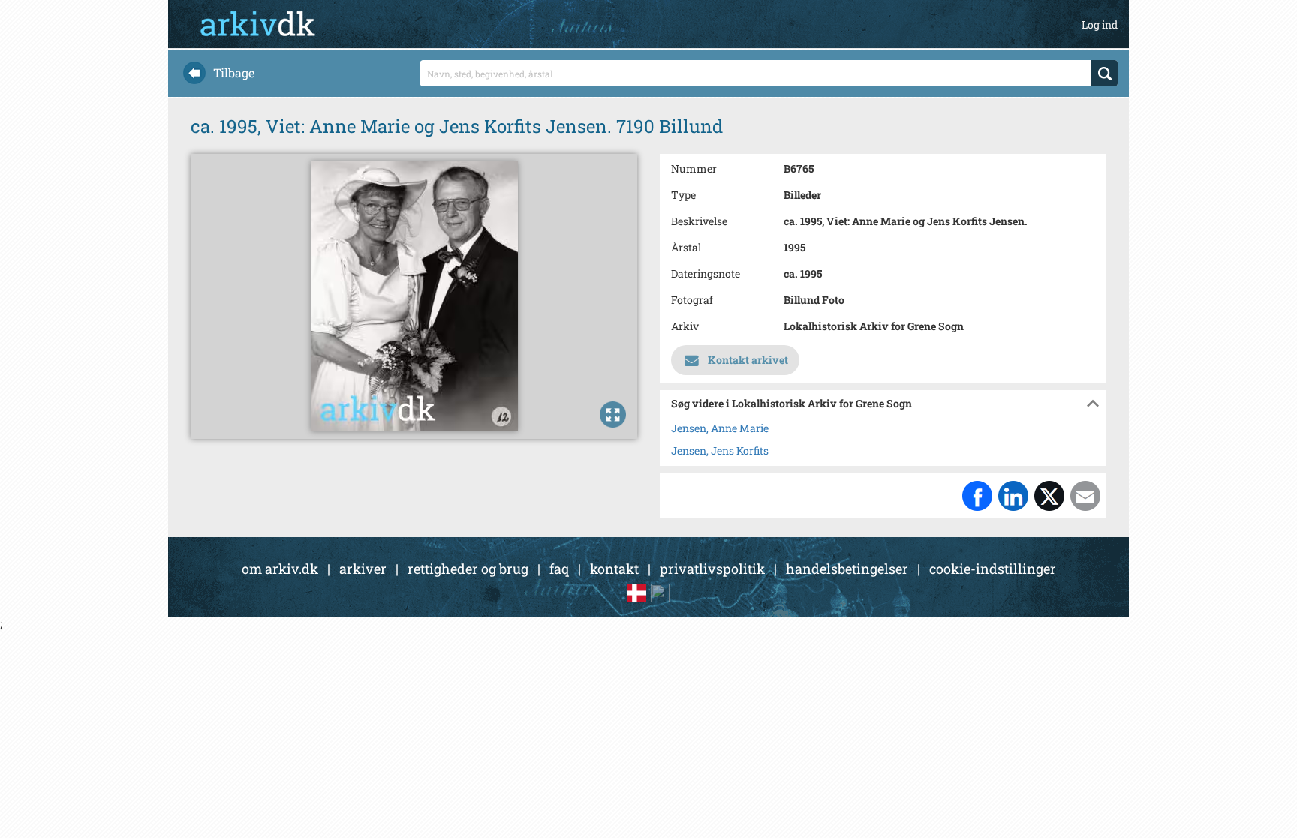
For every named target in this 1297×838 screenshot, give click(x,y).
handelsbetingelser (847, 569)
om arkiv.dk (280, 569)
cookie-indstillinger (992, 569)
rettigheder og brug (468, 569)
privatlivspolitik (712, 569)
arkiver (363, 569)
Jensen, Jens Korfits (720, 450)
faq (559, 569)
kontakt (614, 569)
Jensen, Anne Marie (720, 428)
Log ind (1100, 24)
